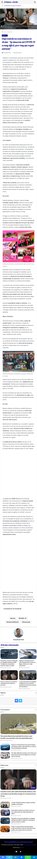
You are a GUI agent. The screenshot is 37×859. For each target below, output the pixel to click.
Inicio (4, 32)
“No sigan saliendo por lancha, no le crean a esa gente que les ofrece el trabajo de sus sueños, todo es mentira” (23, 754)
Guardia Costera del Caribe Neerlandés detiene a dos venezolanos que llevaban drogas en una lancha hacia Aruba (18, 794)
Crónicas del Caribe (30, 844)
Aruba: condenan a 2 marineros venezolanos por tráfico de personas (9, 683)
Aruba (13, 618)
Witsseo (22, 847)
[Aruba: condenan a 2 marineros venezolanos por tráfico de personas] (9, 675)
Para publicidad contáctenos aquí (18, 842)
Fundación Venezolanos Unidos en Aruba (15, 525)
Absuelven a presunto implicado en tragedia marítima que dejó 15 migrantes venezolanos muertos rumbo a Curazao (23, 820)
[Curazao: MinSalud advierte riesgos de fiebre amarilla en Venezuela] (5, 805)
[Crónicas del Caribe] (11, 2)
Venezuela (26, 622)
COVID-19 (23, 618)
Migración (9, 32)
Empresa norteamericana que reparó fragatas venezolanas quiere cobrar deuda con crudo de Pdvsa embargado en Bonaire (23, 746)
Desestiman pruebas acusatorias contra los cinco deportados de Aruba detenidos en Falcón (22, 811)
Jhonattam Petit (7, 52)
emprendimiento (13, 622)
